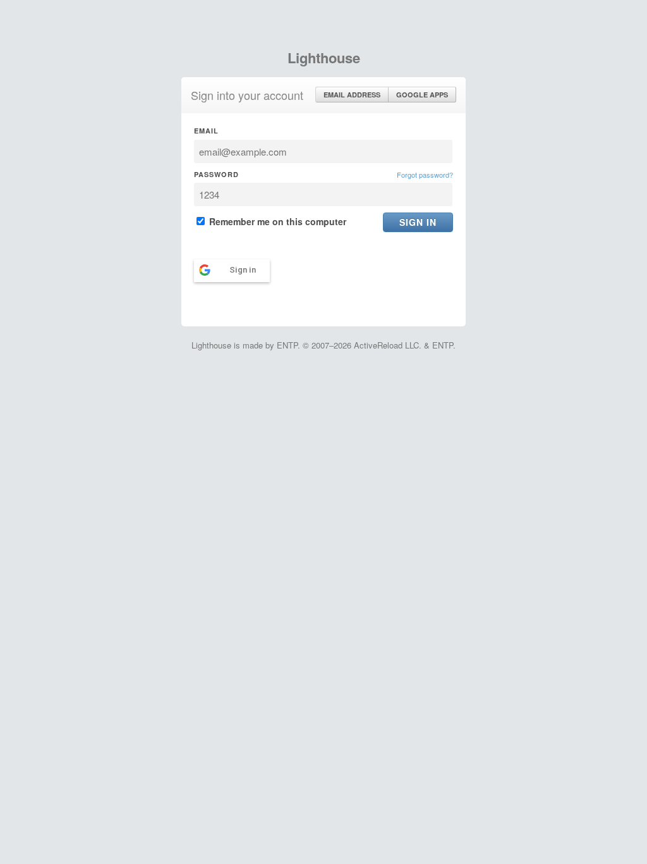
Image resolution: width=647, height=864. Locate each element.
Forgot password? (425, 175)
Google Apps (422, 94)
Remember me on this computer (276, 221)
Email (206, 130)
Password (216, 174)
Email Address (352, 94)
